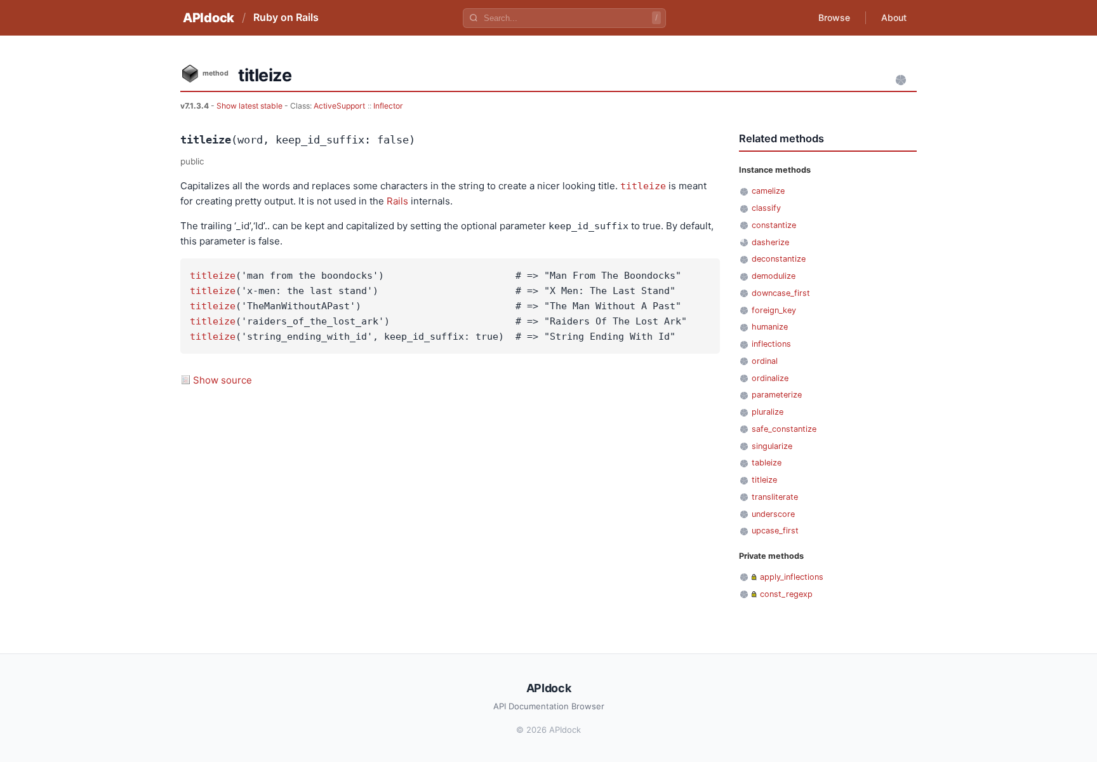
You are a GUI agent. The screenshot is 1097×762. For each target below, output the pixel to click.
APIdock (208, 17)
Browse (834, 17)
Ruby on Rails (286, 17)
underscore (773, 514)
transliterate (775, 497)
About (894, 17)
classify (766, 208)
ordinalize (770, 378)
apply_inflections (791, 577)
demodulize (773, 276)
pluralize (767, 412)
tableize (766, 462)
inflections (771, 344)
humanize (770, 326)
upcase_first (775, 530)
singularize (772, 446)
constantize (774, 225)
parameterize (777, 394)
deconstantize (779, 259)
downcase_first (781, 293)
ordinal (765, 361)
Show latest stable (250, 105)
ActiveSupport (339, 105)
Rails (397, 201)
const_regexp (786, 594)
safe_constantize (784, 429)
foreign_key (774, 310)
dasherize (770, 242)
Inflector (388, 105)
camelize (768, 191)
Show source (222, 380)
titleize (643, 186)
